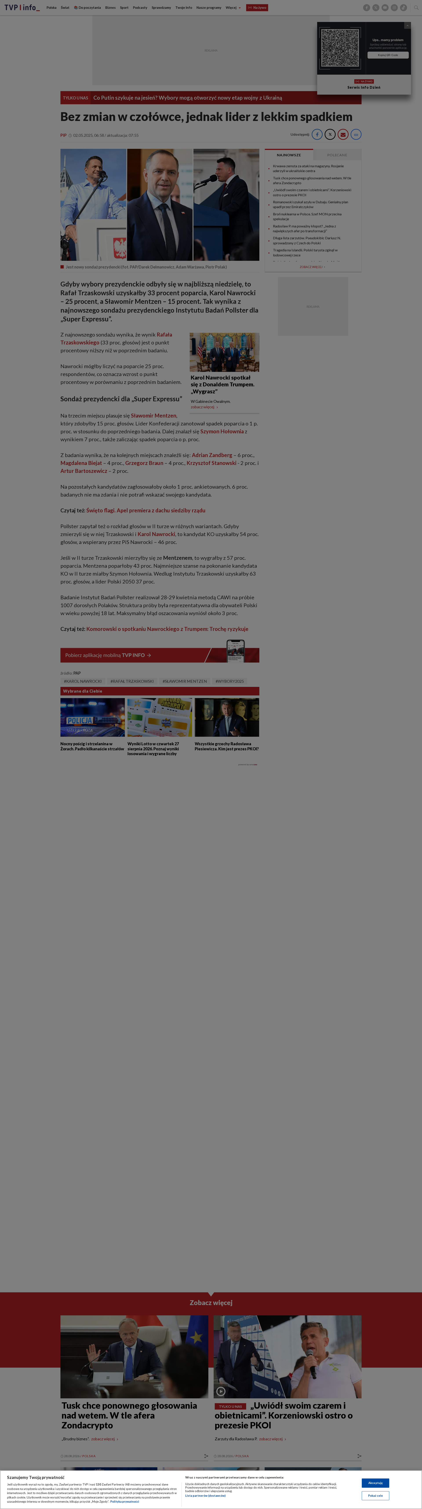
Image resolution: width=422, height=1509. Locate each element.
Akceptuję (375, 1483)
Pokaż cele (375, 1495)
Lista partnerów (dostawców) (205, 1495)
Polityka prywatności (124, 1501)
